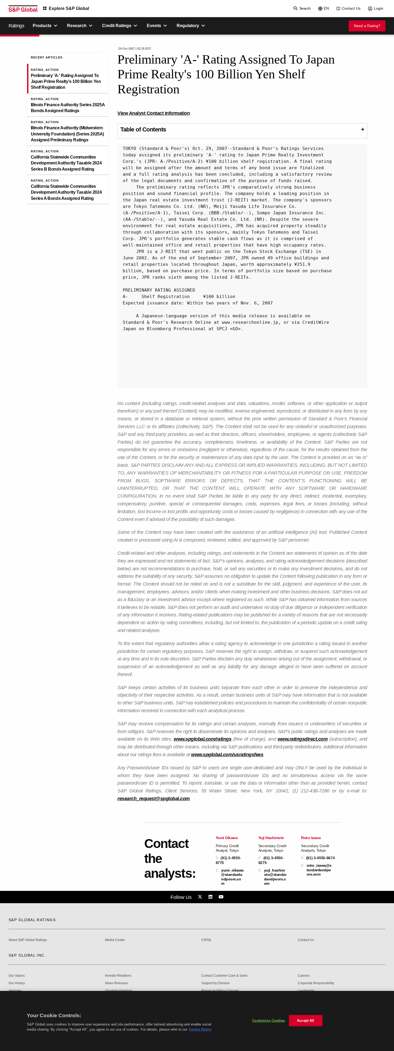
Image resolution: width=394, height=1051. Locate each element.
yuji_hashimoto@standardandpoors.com (275, 876)
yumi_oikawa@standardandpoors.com (232, 876)
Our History (17, 983)
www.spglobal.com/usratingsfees (227, 754)
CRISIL (206, 940)
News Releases (116, 983)
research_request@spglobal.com (153, 798)
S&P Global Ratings (32, 920)
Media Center (115, 940)
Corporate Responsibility (316, 983)
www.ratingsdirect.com (303, 739)
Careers (304, 975)
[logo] (23, 8)
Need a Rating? (367, 26)
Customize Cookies (268, 1021)
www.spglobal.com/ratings (202, 739)
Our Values (17, 975)
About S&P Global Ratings (28, 940)
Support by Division (215, 983)
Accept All (305, 1021)
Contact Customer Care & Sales (224, 975)
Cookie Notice (200, 1029)
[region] (197, 1021)
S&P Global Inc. (27, 955)
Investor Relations (118, 975)
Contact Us (351, 8)
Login (378, 8)
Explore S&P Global (69, 8)
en (326, 8)
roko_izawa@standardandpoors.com (319, 869)
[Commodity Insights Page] (200, 897)
